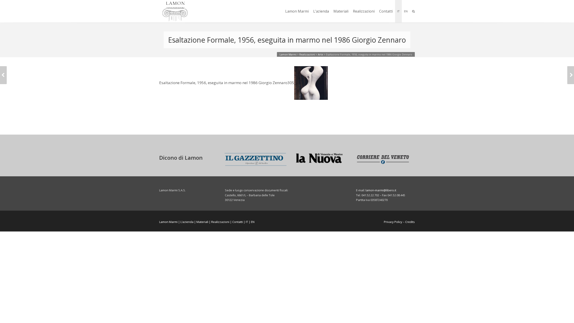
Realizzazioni (364, 11)
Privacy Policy (393, 222)
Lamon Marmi (297, 11)
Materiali (340, 11)
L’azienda (321, 11)
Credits (410, 222)
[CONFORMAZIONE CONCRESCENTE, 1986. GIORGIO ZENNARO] (3, 75)
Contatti (386, 11)
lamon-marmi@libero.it (380, 190)
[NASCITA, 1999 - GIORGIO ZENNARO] (570, 75)
